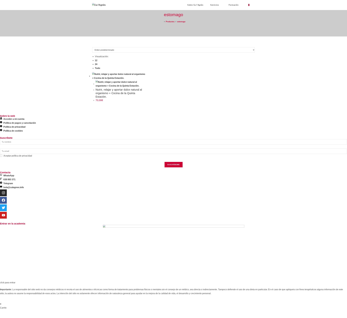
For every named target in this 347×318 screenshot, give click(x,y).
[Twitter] (3, 207)
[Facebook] (3, 200)
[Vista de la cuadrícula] (93, 45)
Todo (97, 68)
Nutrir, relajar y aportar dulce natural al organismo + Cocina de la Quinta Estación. (119, 93)
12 (96, 60)
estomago (181, 22)
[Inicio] (162, 22)
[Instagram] (3, 192)
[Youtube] (3, 215)
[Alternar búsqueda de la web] (254, 5)
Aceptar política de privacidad (18, 156)
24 (96, 64)
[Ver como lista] (94, 45)
